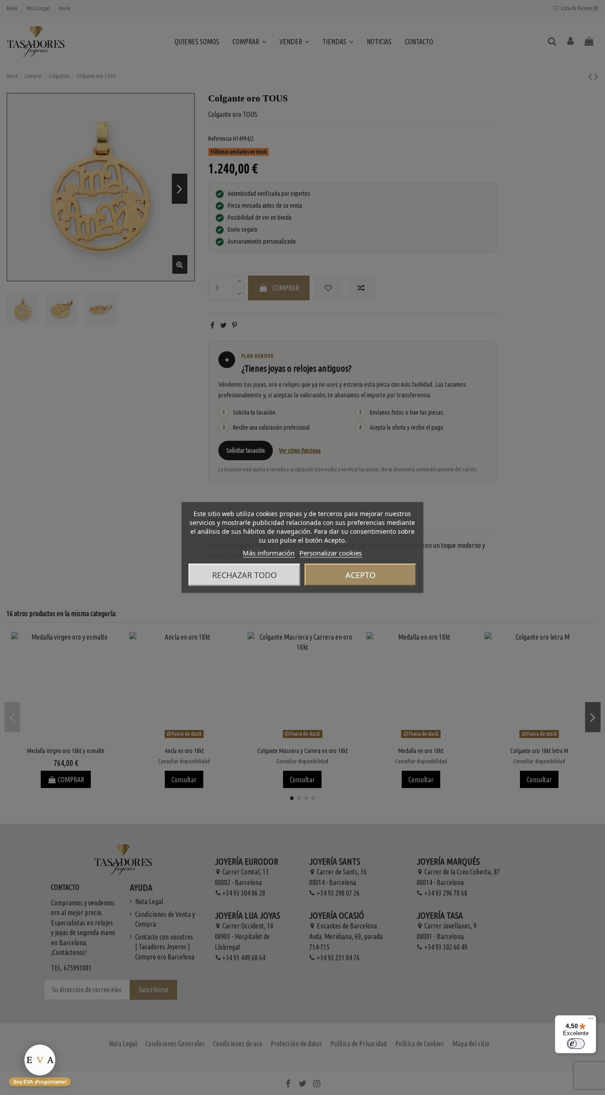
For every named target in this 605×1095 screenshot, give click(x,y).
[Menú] (591, 1020)
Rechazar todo (244, 575)
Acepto (360, 575)
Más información (269, 552)
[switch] (576, 1043)
